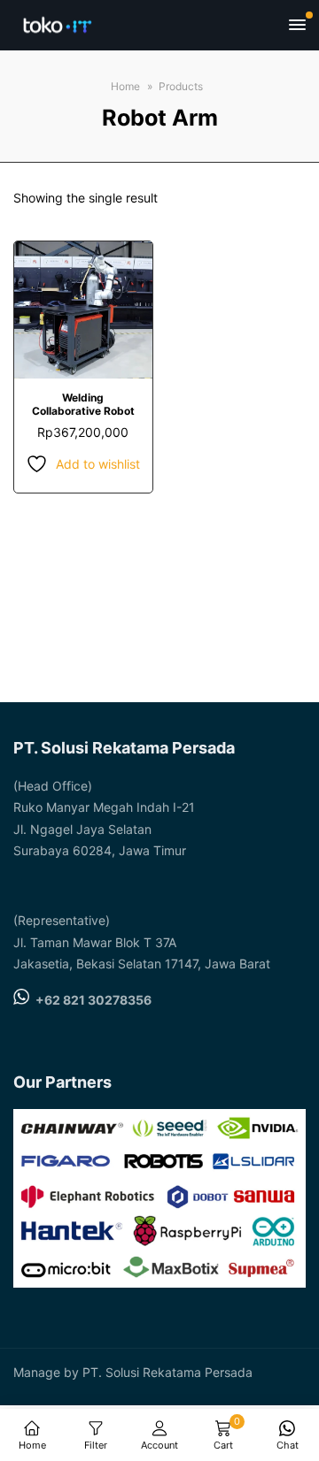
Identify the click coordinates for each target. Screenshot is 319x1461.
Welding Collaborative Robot (83, 404)
